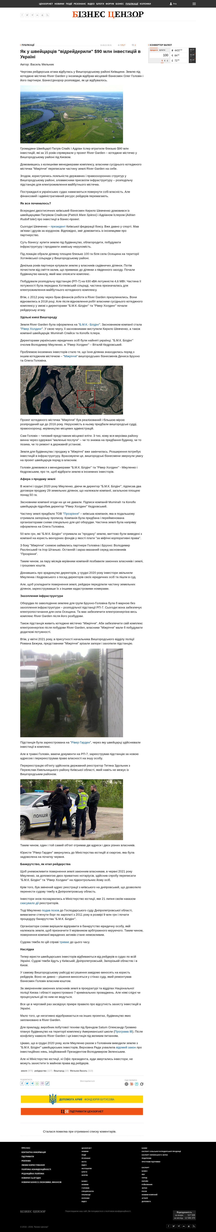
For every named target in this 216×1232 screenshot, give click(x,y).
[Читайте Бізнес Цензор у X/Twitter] (174, 1226)
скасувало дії (29, 903)
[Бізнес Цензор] (108, 15)
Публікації (132, 4)
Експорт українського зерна (155, 1155)
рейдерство (43, 1070)
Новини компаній (149, 1195)
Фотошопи (87, 1168)
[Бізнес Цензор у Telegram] (32, 15)
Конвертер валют (161, 45)
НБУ (143, 1174)
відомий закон (126, 1047)
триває (64, 942)
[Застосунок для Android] (37, 15)
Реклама (26, 1161)
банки (144, 1148)
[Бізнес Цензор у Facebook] (22, 15)
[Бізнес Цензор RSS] (47, 15)
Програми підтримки (151, 1162)
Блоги (100, 4)
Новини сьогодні (31, 1178)
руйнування (147, 1184)
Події (69, 4)
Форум (110, 4)
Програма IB (123, 1031)
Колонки (145, 4)
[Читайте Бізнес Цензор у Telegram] (179, 1226)
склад (144, 1178)
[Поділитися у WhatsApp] (37, 1083)
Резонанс (80, 4)
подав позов (50, 910)
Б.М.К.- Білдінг (89, 324)
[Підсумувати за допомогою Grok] (142, 1083)
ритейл (145, 1181)
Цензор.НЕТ (46, 4)
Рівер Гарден (80, 742)
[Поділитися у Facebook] (22, 1083)
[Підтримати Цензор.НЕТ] (82, 1112)
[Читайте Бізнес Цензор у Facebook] (168, 1226)
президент (58, 226)
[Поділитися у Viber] (42, 1083)
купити (162, 50)
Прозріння (71, 513)
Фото (84, 1162)
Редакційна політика (33, 1174)
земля (27, 1070)
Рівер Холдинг (31, 328)
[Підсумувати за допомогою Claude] (131, 1083)
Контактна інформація (34, 1152)
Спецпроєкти (88, 1191)
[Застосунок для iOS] (42, 15)
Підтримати (28, 1156)
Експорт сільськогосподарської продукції (161, 1151)
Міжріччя (70, 356)
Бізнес (120, 4)
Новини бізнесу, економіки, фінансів (42, 1182)
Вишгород (61, 1070)
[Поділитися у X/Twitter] (27, 1083)
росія (144, 1191)
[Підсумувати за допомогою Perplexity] (137, 1083)
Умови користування (33, 1165)
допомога (146, 1201)
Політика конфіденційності (36, 1169)
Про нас (26, 1148)
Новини (59, 4)
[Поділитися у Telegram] (32, 1083)
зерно (144, 1188)
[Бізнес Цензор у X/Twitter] (27, 15)
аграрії (145, 1198)
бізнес (145, 1171)
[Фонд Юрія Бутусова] (82, 1099)
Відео (91, 4)
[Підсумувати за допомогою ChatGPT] (126, 1083)
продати (154, 50)
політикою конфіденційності (118, 1211)
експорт (145, 1167)
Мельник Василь (81, 1070)
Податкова (146, 1158)
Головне (85, 1188)
